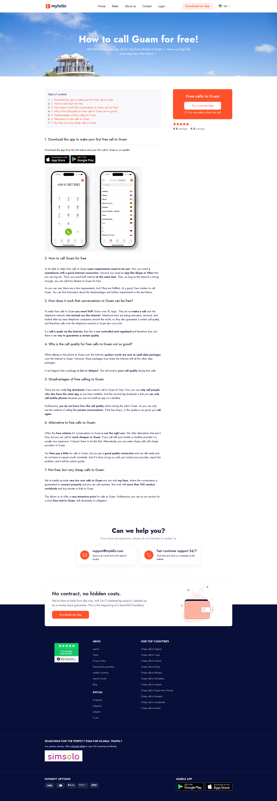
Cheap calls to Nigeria (151, 649)
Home (103, 6)
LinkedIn (96, 711)
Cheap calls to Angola (151, 684)
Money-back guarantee (103, 666)
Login (161, 6)
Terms (95, 655)
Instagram (97, 706)
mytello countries (100, 672)
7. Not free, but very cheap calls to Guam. (74, 123)
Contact (147, 6)
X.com (96, 717)
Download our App (197, 6)
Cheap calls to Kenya (150, 666)
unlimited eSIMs (78, 746)
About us (130, 6)
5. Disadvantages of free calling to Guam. (74, 115)
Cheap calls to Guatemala (153, 702)
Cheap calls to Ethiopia (151, 672)
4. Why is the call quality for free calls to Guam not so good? (84, 111)
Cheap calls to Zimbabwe (152, 678)
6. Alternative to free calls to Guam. (70, 119)
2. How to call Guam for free (67, 103)
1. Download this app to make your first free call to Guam (82, 100)
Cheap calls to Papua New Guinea (157, 690)
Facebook (97, 700)
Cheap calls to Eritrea (151, 708)
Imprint (96, 649)
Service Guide (99, 678)
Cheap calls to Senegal (151, 696)
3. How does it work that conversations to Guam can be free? (85, 107)
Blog (95, 684)
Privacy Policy (99, 660)
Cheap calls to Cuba (150, 655)
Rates (115, 6)
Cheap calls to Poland (151, 660)
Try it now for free (202, 106)
